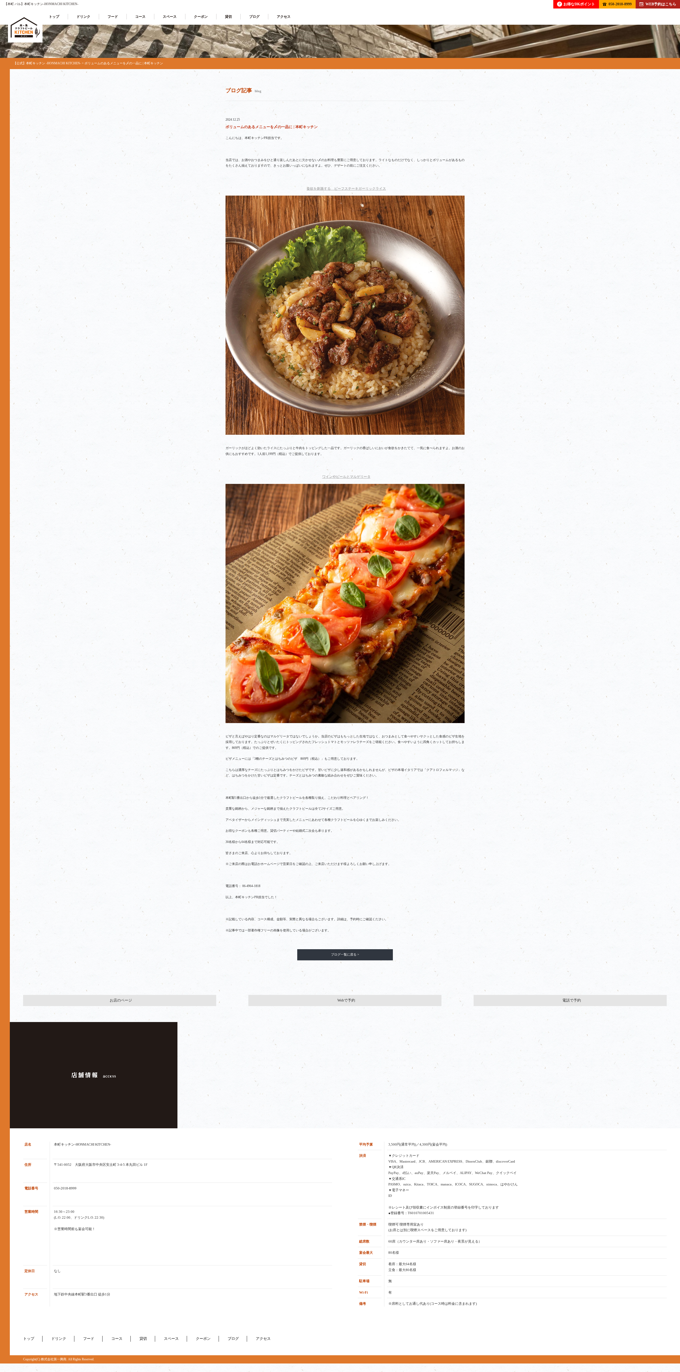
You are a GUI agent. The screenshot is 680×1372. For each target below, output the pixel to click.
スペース (170, 17)
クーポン (201, 17)
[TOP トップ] (25, 27)
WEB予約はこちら (660, 4)
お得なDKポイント (577, 4)
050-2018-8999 (620, 4)
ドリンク (83, 17)
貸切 (228, 17)
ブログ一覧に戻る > (345, 954)
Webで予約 (346, 1000)
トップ (54, 17)
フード (113, 17)
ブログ (254, 17)
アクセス (284, 17)
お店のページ (121, 1000)
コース (140, 17)
